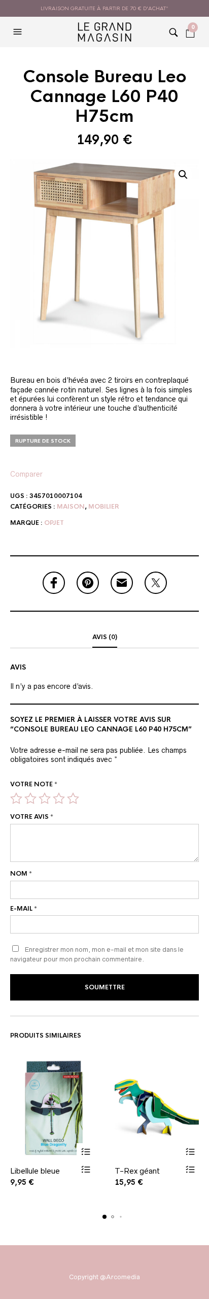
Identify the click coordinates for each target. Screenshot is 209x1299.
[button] (19, 32)
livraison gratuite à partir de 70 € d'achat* (104, 8)
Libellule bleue (35, 1171)
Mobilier (103, 507)
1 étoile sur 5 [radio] (16, 798)
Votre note (33, 784)
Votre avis (31, 817)
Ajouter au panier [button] (85, 1152)
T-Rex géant (137, 1171)
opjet (54, 523)
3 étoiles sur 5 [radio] (45, 798)
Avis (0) (104, 637)
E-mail (23, 909)
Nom (21, 874)
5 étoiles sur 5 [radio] (73, 798)
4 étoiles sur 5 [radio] (59, 798)
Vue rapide (85, 1170)
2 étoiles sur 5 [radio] (30, 798)
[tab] (104, 637)
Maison (71, 507)
